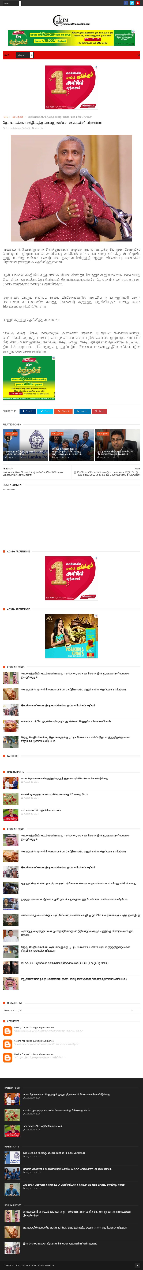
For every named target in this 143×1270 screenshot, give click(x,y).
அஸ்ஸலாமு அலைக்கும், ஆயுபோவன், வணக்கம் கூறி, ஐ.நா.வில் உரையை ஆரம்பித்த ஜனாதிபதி (80, 915)
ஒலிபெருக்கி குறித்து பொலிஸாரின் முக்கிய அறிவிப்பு (24, 453)
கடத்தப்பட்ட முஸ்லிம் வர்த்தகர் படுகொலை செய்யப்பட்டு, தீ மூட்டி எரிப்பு (64, 963)
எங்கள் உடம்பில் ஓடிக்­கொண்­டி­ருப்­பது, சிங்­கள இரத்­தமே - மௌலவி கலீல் (66, 721)
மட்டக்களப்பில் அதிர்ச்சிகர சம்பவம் (41, 810)
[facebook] (126, 3)
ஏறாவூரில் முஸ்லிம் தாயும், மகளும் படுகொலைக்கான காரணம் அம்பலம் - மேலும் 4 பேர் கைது (78, 883)
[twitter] (132, 3)
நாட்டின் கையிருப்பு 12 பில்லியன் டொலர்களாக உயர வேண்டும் (115, 453)
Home (6, 55)
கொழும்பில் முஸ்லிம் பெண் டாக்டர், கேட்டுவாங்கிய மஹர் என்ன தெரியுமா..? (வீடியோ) (73, 689)
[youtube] (138, 3)
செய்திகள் (17, 117)
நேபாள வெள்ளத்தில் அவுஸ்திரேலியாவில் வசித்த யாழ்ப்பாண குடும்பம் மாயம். (67, 452)
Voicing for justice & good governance (34, 1027)
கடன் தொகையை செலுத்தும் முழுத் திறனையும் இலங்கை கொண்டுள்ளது (64, 778)
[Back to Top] (137, 1265)
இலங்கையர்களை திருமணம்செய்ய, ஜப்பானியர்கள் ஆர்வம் (58, 705)
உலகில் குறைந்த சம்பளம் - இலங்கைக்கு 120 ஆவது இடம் (54, 794)
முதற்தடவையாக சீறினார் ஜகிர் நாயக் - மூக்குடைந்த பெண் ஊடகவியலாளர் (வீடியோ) (74, 899)
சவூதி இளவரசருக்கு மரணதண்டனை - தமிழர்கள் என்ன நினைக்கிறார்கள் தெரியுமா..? (74, 979)
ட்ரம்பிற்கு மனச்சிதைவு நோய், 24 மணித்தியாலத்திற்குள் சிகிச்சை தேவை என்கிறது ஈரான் (74, 1185)
